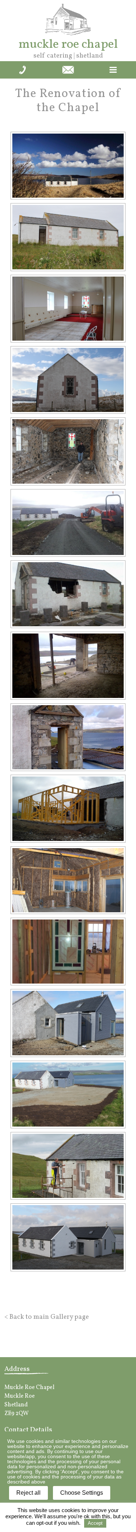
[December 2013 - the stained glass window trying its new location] (68, 951)
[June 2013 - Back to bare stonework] (68, 451)
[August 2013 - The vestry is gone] (68, 737)
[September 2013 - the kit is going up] (68, 808)
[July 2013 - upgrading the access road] (68, 523)
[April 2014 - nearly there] (68, 1023)
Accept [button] (95, 1523)
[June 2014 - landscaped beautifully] (68, 1094)
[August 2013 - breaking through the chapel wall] (68, 594)
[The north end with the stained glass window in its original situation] (68, 380)
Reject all (28, 1493)
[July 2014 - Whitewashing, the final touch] (68, 1166)
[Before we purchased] (68, 237)
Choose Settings (81, 1493)
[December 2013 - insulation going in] (68, 880)
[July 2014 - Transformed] (68, 1237)
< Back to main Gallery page (46, 1317)
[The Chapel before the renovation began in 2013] (68, 166)
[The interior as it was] (68, 309)
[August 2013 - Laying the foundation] (68, 666)
